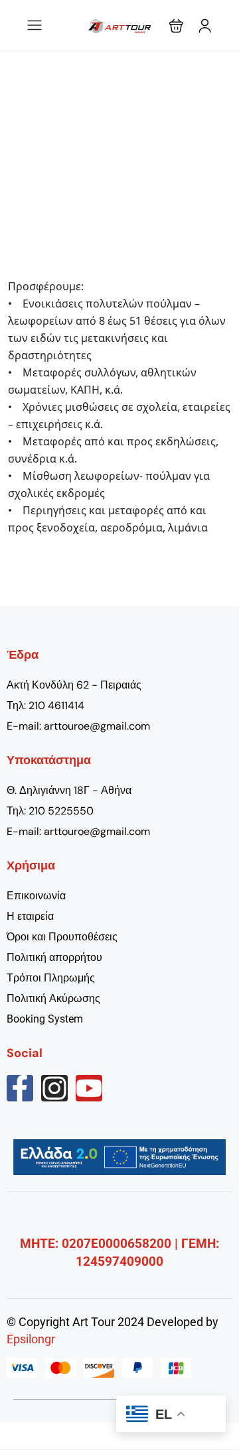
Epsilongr (31, 1339)
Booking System (45, 1019)
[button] (176, 25)
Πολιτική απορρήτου (54, 957)
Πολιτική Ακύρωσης (53, 998)
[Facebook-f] (20, 1088)
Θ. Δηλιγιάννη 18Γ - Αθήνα (69, 790)
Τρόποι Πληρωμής (51, 978)
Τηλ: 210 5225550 (50, 811)
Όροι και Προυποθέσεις (62, 937)
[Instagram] (54, 1088)
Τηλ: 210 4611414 (45, 705)
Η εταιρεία (30, 916)
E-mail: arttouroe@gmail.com (78, 726)
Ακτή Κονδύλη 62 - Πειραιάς (74, 685)
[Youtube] (89, 1088)
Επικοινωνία (36, 896)
